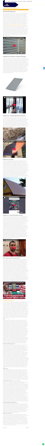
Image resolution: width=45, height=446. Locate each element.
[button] (43, 444)
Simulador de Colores (14, 1)
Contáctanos (24, 1)
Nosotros (9, 1)
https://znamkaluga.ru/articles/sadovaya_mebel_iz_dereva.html (15, 24)
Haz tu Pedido (20, 1)
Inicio (6, 1)
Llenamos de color (29, 1)
